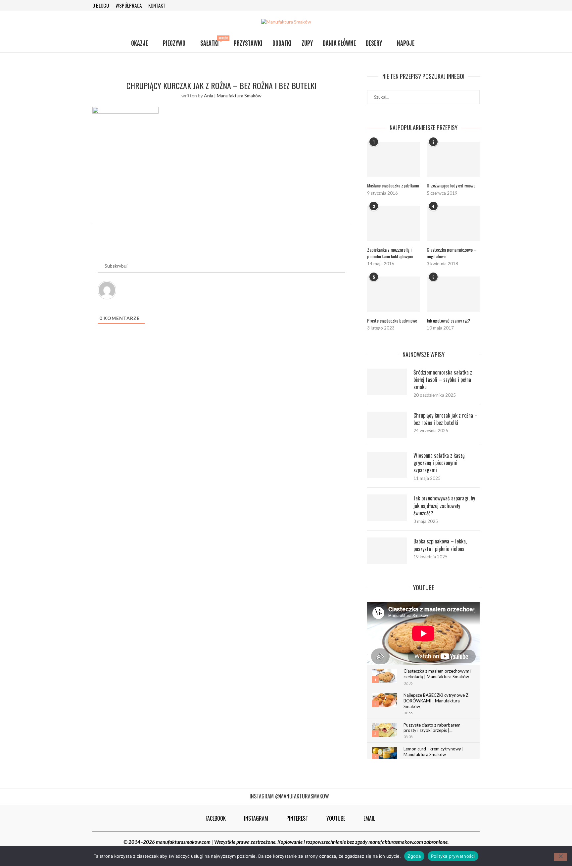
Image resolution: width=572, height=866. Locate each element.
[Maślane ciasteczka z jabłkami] (393, 159)
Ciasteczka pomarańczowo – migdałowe (452, 252)
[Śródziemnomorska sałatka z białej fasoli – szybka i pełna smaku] (387, 382)
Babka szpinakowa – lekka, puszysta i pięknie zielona (440, 544)
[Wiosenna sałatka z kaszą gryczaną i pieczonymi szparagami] (387, 465)
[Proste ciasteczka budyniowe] (393, 294)
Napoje (405, 42)
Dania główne (339, 42)
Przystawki (248, 42)
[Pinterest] (459, 5)
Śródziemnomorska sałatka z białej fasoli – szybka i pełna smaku (442, 380)
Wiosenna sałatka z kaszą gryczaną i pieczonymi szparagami (439, 463)
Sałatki (212, 41)
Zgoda (414, 855)
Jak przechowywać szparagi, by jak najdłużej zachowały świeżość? (444, 505)
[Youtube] (468, 5)
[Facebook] (441, 5)
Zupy (307, 42)
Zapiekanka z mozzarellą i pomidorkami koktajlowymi (390, 252)
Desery (374, 42)
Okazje (139, 42)
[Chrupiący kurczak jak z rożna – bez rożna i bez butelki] (387, 425)
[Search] (437, 42)
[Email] (477, 5)
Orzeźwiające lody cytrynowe (451, 185)
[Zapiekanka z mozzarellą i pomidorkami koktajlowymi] (393, 223)
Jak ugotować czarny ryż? (448, 320)
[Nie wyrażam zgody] (560, 857)
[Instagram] (450, 5)
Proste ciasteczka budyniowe (392, 320)
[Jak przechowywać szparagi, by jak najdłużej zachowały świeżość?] (387, 507)
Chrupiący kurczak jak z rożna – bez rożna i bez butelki (445, 419)
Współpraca (129, 5)
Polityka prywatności (453, 855)
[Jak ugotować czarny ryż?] (453, 294)
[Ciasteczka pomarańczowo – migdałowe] (453, 223)
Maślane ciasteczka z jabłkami (393, 185)
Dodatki (282, 42)
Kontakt (157, 5)
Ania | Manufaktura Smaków (233, 95)
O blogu (100, 5)
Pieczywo (174, 42)
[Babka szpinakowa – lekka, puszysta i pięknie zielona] (387, 550)
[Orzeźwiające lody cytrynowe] (453, 159)
